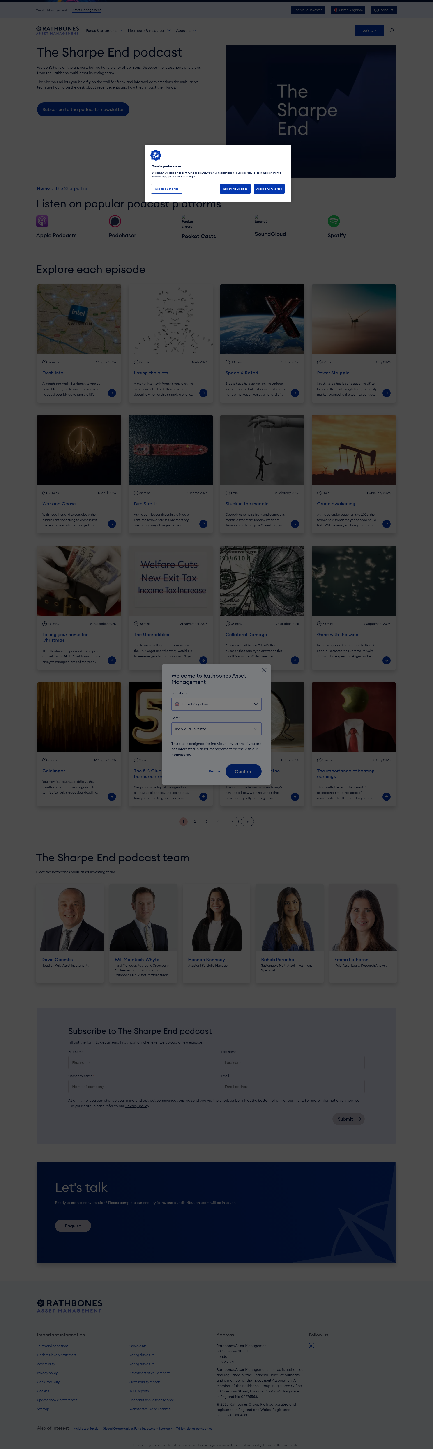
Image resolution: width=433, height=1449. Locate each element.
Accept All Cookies (269, 188)
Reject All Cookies (235, 188)
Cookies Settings (166, 188)
